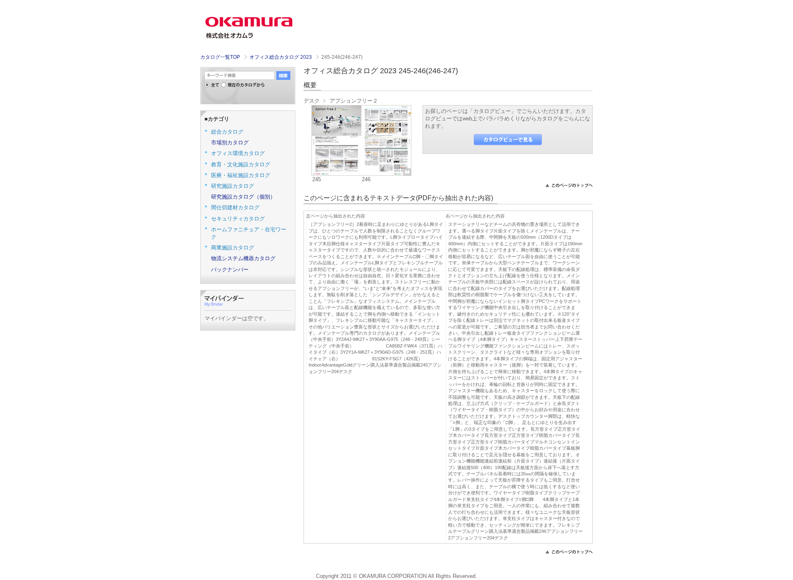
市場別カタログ (230, 142)
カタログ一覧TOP (220, 57)
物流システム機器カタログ (243, 258)
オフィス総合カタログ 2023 (281, 57)
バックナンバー (230, 269)
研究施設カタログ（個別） (243, 197)
